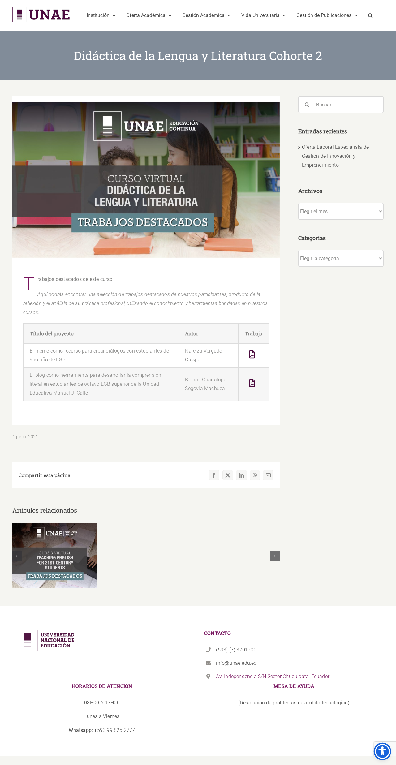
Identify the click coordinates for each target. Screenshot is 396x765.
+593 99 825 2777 (102, 730)
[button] (370, 15)
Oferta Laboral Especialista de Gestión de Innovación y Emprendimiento (335, 156)
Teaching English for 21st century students (55, 546)
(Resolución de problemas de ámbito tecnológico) (294, 703)
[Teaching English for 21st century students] (54, 555)
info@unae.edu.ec (236, 663)
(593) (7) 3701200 (236, 650)
